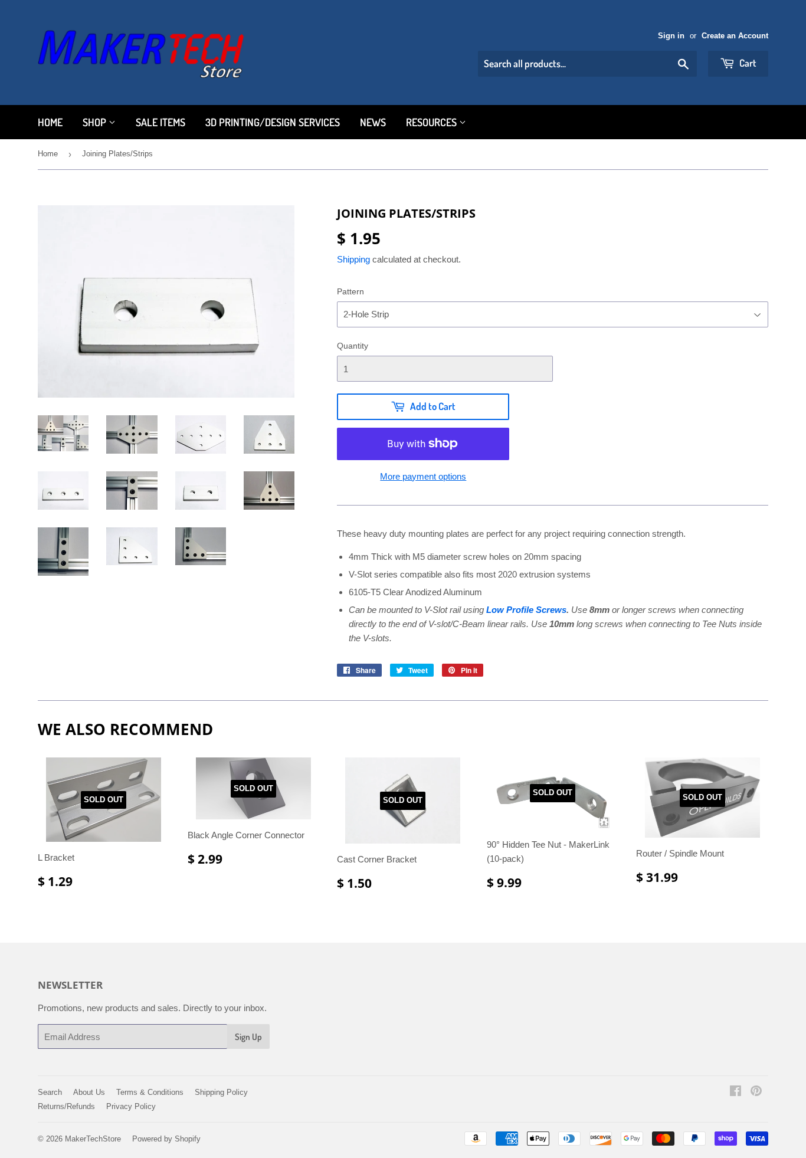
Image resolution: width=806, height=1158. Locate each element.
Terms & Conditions (150, 1092)
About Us (89, 1092)
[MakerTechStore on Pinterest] (756, 1092)
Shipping (353, 259)
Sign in (671, 35)
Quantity (352, 345)
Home (50, 122)
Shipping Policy (221, 1092)
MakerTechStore (93, 1138)
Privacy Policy (131, 1106)
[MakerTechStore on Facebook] (735, 1092)
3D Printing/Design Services (272, 122)
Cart (747, 63)
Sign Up (248, 1036)
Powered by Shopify (166, 1138)
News (373, 122)
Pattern (350, 291)
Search (50, 1092)
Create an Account (735, 35)
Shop (96, 122)
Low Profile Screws (526, 610)
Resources (432, 122)
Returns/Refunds (66, 1106)
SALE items (160, 122)
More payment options (423, 476)
